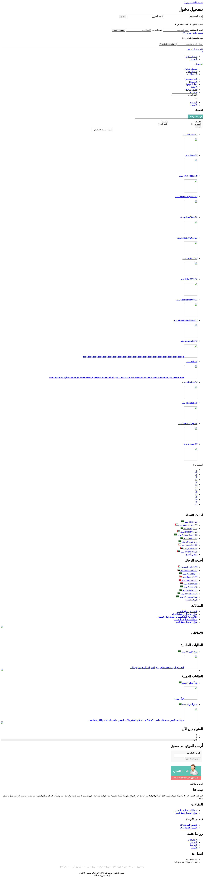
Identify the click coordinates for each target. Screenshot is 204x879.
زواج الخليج (117, 867)
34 (196, 487)
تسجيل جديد (191, 71)
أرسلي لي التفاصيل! (168, 44)
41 (196, 504)
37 (196, 494)
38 (196, 497)
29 (196, 474)
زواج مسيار (91, 867)
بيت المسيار (128, 867)
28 (196, 472)
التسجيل (193, 59)
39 (196, 499)
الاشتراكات (192, 74)
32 (196, 482)
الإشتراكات (192, 840)
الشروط (193, 845)
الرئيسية (193, 102)
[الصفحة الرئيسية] (199, 64)
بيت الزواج (140, 867)
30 (196, 477)
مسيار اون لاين (78, 867)
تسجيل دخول (191, 56)
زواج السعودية (104, 867)
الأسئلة (194, 847)
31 (196, 479)
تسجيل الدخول (118, 30)
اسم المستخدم (196, 30)
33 (196, 484)
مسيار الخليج (64, 867)
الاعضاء (193, 105)
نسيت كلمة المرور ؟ (193, 2)
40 (196, 502)
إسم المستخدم (196, 16)
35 (196, 489)
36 (196, 492)
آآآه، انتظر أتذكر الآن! (195, 49)
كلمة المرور (157, 16)
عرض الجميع (191, 554)
